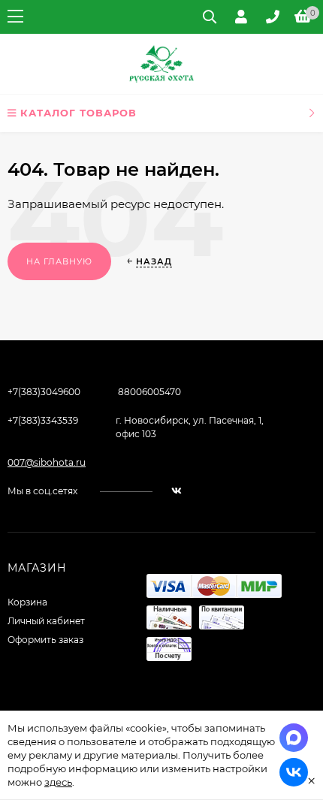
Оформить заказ (45, 639)
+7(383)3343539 (43, 420)
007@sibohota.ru (47, 462)
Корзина (27, 602)
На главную (59, 261)
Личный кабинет (46, 620)
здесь (58, 782)
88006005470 (149, 391)
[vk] (176, 491)
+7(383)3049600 (44, 391)
